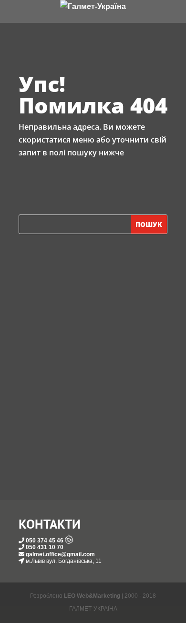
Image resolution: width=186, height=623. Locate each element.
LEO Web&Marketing (92, 595)
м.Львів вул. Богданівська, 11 (64, 561)
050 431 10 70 (44, 547)
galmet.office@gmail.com (60, 554)
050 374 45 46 (44, 540)
